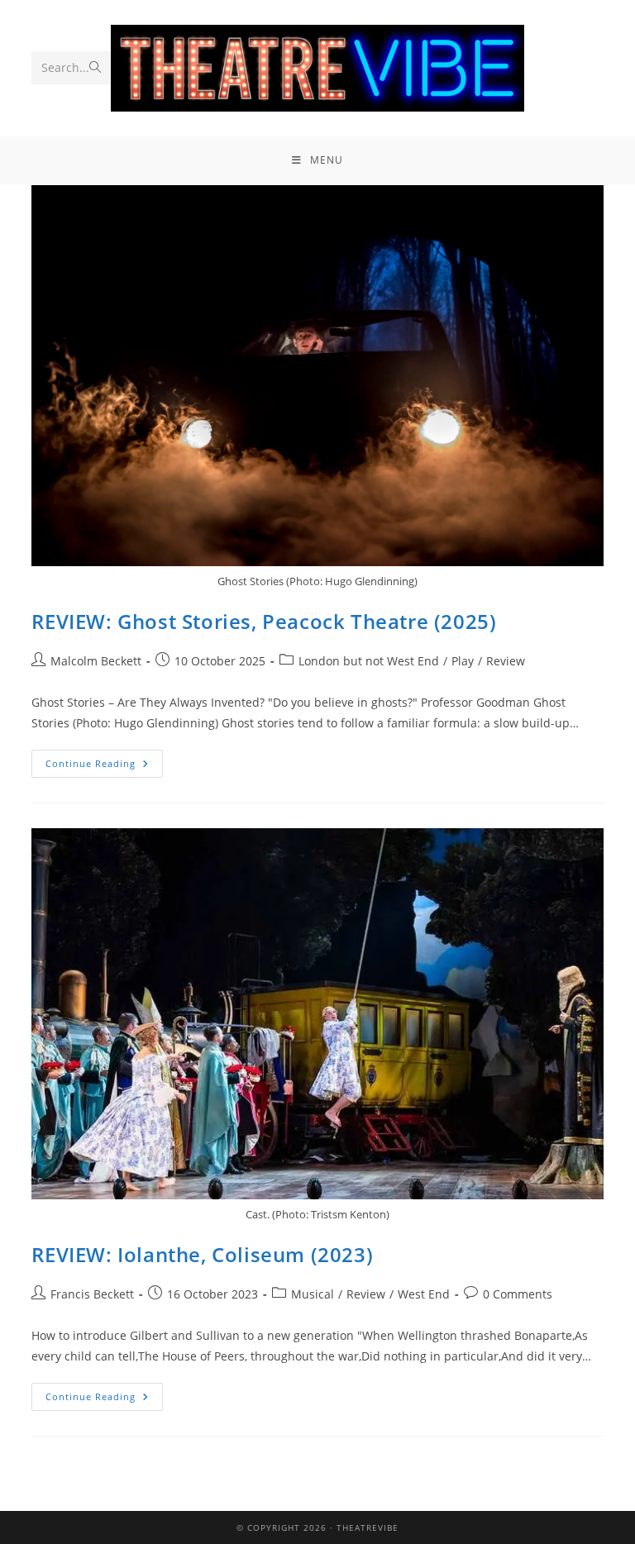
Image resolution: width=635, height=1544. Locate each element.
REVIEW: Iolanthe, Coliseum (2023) (202, 1254)
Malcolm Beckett (95, 661)
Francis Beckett (92, 1294)
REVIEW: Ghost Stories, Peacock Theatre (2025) (263, 621)
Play (462, 661)
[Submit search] (95, 67)
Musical (312, 1294)
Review (505, 661)
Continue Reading (104, 760)
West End (424, 1294)
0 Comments (517, 1294)
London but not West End (368, 661)
